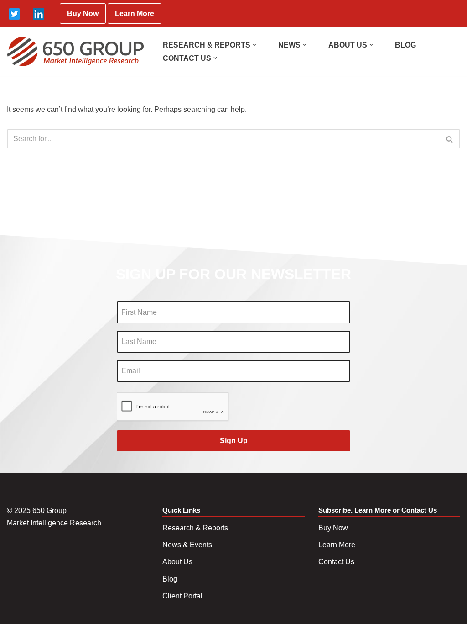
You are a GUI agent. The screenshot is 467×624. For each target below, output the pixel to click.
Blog (169, 579)
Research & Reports (195, 528)
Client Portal (182, 596)
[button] (254, 45)
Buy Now (83, 13)
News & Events (187, 545)
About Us (177, 562)
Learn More (134, 13)
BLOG (405, 45)
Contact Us (336, 562)
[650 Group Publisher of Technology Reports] (75, 51)
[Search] (450, 138)
